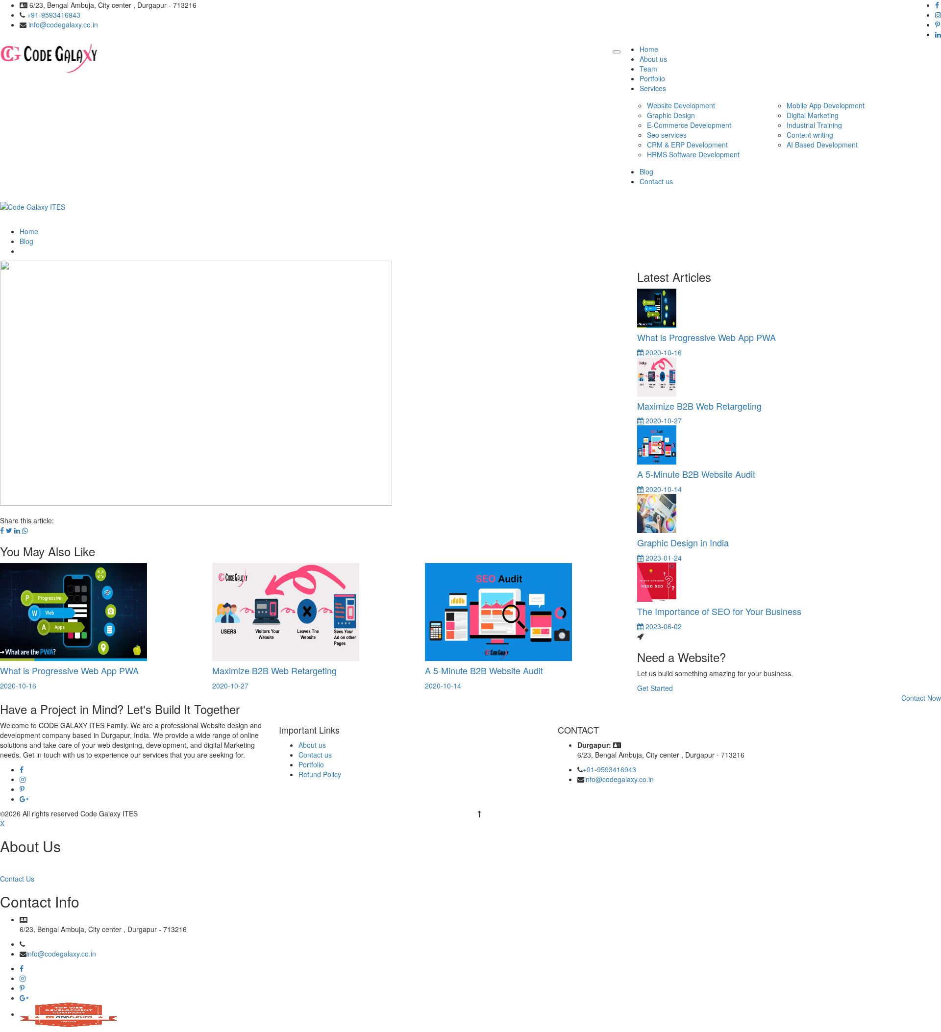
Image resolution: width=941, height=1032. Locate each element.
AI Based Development (822, 144)
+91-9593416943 (53, 15)
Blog (646, 171)
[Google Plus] (24, 998)
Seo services (667, 135)
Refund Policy (319, 774)
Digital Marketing (813, 115)
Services (653, 88)
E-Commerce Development (689, 125)
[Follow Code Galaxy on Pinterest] (22, 789)
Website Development (681, 105)
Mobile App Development (826, 105)
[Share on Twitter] (9, 530)
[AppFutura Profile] (69, 1014)
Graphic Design (671, 115)
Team (648, 69)
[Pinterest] (937, 25)
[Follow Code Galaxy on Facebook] (22, 769)
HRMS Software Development (693, 154)
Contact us (656, 181)
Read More (18, 864)
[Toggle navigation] (616, 51)
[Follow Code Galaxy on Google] (24, 799)
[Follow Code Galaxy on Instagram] (22, 779)
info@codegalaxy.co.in (63, 24)
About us (653, 59)
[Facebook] (937, 5)
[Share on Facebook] (2, 530)
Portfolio (652, 78)
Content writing (810, 135)
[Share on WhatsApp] (25, 530)
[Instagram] (938, 15)
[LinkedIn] (938, 34)
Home (649, 49)
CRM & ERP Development (687, 144)
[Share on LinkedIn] (17, 530)
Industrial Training (814, 125)
